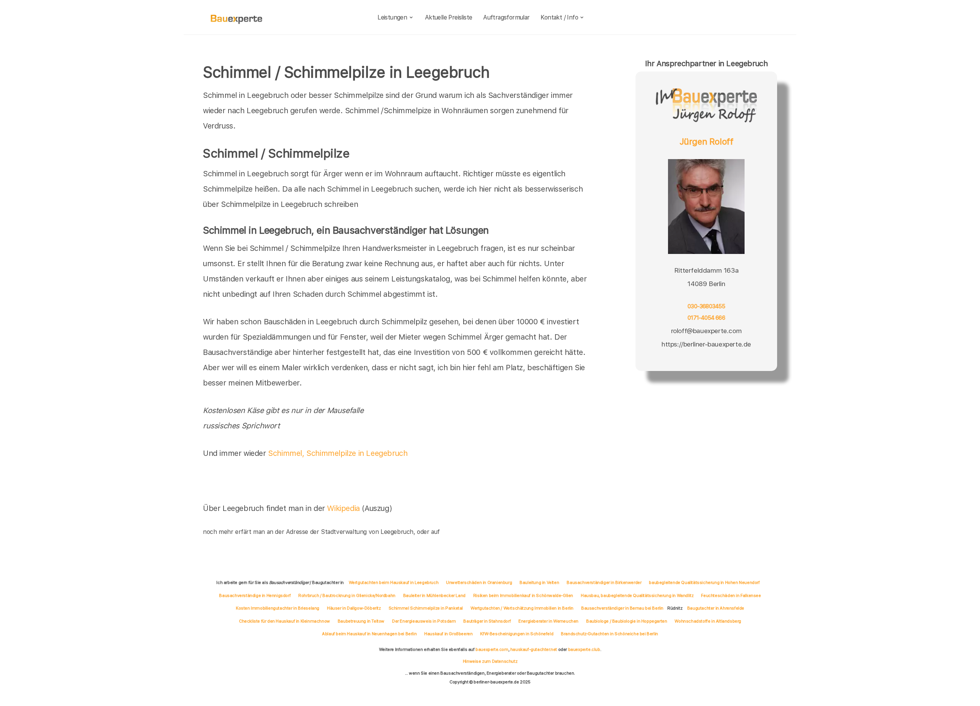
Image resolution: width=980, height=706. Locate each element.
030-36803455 (706, 306)
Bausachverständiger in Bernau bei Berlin (622, 608)
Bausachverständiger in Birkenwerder (604, 582)
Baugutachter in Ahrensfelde (715, 608)
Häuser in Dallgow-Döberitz (354, 608)
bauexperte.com (491, 649)
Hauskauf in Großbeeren (448, 633)
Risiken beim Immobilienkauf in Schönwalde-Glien (523, 595)
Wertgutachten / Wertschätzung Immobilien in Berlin (521, 608)
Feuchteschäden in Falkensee (731, 595)
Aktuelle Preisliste (448, 17)
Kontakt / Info (559, 17)
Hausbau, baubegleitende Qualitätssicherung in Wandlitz (637, 595)
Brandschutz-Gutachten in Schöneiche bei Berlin (609, 633)
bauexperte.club (584, 649)
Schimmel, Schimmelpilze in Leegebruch (337, 453)
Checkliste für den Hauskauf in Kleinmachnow (284, 621)
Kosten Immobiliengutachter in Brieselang (277, 608)
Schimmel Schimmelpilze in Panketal (426, 608)
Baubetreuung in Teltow (361, 621)
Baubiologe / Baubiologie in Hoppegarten (626, 621)
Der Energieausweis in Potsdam (424, 621)
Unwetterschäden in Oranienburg (479, 582)
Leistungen (392, 17)
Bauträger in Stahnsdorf (487, 621)
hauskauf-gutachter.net (533, 649)
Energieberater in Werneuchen (548, 621)
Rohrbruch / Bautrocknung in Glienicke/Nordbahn (346, 595)
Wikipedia (344, 508)
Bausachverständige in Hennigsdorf (255, 595)
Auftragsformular (506, 17)
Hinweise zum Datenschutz (490, 661)
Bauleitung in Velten (539, 582)
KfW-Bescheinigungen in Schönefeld (516, 633)
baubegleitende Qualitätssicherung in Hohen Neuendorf (704, 582)
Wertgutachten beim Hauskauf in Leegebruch (394, 582)
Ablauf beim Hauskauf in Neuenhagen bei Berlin (369, 633)
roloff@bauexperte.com (706, 331)
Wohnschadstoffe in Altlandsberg (708, 621)
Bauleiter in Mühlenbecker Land (434, 595)
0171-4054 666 (706, 317)
